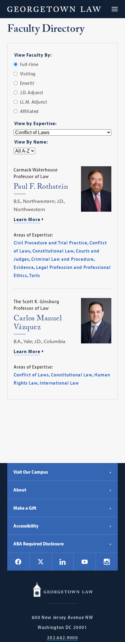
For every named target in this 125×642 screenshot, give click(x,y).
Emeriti (27, 83)
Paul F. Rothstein (41, 187)
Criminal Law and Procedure (62, 259)
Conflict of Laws (31, 375)
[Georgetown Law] (54, 9)
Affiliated (29, 111)
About (19, 489)
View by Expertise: (35, 123)
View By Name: (31, 141)
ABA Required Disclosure (38, 543)
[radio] (16, 64)
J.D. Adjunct (31, 92)
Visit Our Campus (30, 472)
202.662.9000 (62, 637)
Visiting (27, 74)
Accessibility (26, 525)
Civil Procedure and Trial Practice (50, 243)
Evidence (24, 267)
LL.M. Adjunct (33, 102)
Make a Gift (24, 508)
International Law (59, 383)
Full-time (29, 64)
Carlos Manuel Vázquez (38, 324)
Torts (34, 275)
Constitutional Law (53, 251)
